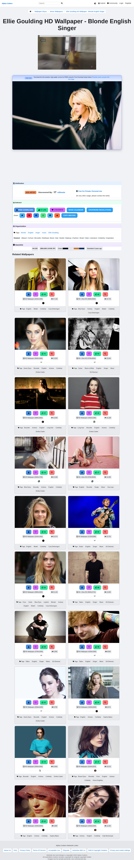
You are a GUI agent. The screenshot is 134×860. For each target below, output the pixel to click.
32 (44, 587)
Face (24, 602)
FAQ (15, 850)
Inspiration (109, 238)
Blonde (53, 602)
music (44, 233)
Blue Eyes (81, 309)
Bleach (24, 238)
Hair (56, 238)
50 (98, 532)
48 (98, 587)
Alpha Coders (7, 3)
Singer (106, 368)
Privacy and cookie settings (120, 850)
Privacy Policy (25, 850)
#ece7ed (71, 248)
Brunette (37, 238)
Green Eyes (27, 368)
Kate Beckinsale (108, 836)
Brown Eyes (82, 776)
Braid (81, 238)
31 (44, 354)
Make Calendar (76, 210)
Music (112, 368)
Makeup (68, 238)
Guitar (80, 368)
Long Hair (50, 427)
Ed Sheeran (94, 372)
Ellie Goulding (53, 233)
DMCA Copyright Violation (97, 850)
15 (98, 762)
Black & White (89, 368)
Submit (102, 3)
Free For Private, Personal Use (90, 191)
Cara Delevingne (54, 309)
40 (98, 294)
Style (86, 238)
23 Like (43, 210)
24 (98, 702)
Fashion (75, 238)
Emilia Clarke (40, 372)
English (30, 233)
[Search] (61, 3)
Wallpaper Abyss (41, 11)
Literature (93, 238)
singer (37, 233)
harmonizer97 (46, 481)
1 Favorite (58, 210)
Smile (30, 602)
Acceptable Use (54, 850)
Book (51, 238)
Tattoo (81, 602)
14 (44, 472)
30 (98, 413)
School (30, 238)
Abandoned (46, 771)
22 (44, 702)
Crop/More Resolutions (100, 210)
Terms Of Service (39, 850)
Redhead (45, 238)
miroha (100, 771)
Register (128, 3)
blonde (23, 233)
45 (44, 294)
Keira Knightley (98, 780)
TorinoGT (100, 422)
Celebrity (101, 238)
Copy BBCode (69, 215)
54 (98, 354)
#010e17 (65, 248)
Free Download (25, 210)
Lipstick (46, 602)
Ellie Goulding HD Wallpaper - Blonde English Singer (85, 11)
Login (121, 3)
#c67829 (76, 248)
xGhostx (61, 192)
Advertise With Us (78, 850)
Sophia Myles (107, 717)
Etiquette (66, 850)
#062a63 (81, 248)
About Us (7, 850)
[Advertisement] (67, 165)
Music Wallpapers (56, 11)
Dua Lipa (110, 487)
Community (113, 3)
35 (44, 532)
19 (44, 762)
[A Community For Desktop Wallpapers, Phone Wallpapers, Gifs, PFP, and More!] (30, 11)
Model (62, 238)
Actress (89, 309)
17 (98, 472)
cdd (46, 303)
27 (44, 413)
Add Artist (31, 192)
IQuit (46, 422)
